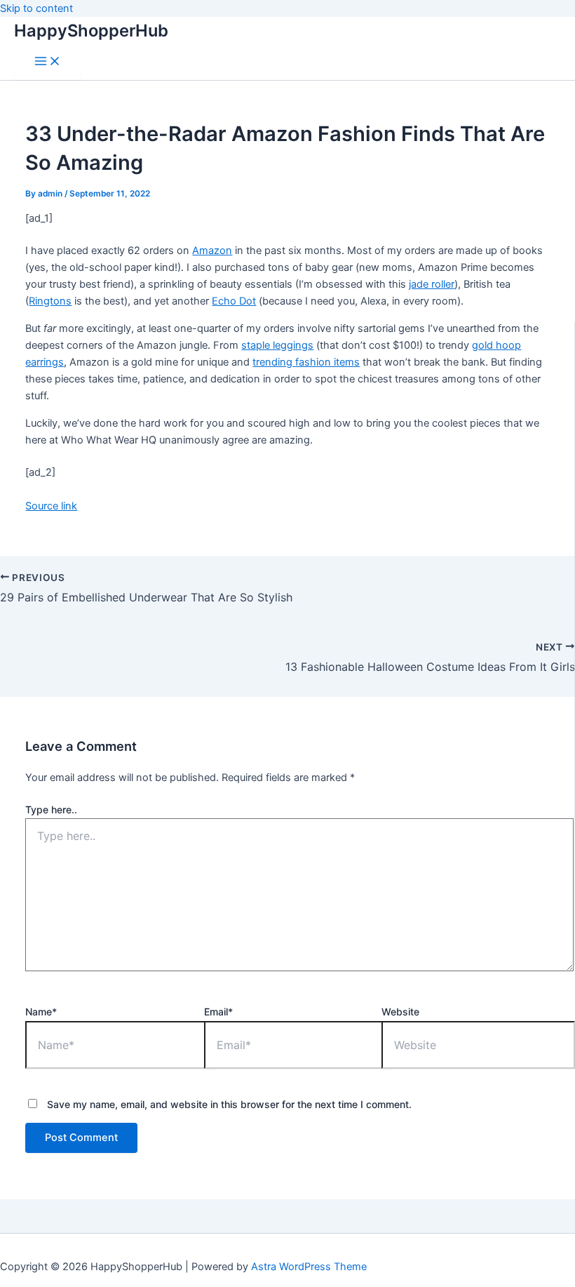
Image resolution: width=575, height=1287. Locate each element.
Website (400, 1012)
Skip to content (36, 8)
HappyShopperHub (91, 30)
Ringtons (50, 301)
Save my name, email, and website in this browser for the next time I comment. (229, 1104)
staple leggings (277, 345)
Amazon (212, 250)
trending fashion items (306, 362)
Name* (41, 1012)
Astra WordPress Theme (309, 1266)
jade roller (431, 284)
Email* (218, 1012)
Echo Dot (234, 301)
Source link (51, 506)
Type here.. (51, 809)
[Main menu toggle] (47, 62)
